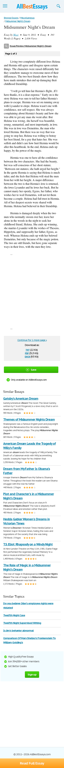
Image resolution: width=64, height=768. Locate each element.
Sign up (32, 674)
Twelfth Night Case (14, 615)
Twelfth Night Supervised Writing (22, 623)
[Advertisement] (32, 291)
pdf (27, 353)
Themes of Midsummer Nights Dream (29, 419)
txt (27, 350)
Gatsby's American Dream (20, 399)
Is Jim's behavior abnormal (18, 630)
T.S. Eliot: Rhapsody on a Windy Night (28, 544)
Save (33, 369)
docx (27, 356)
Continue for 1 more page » (32, 340)
